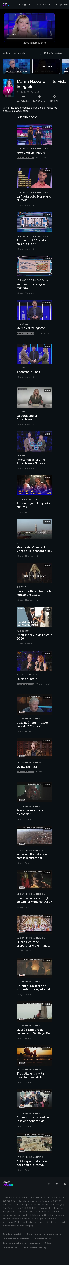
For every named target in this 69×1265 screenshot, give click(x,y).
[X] (65, 1183)
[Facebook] (48, 1183)
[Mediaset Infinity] (6, 4)
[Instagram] (57, 1183)
